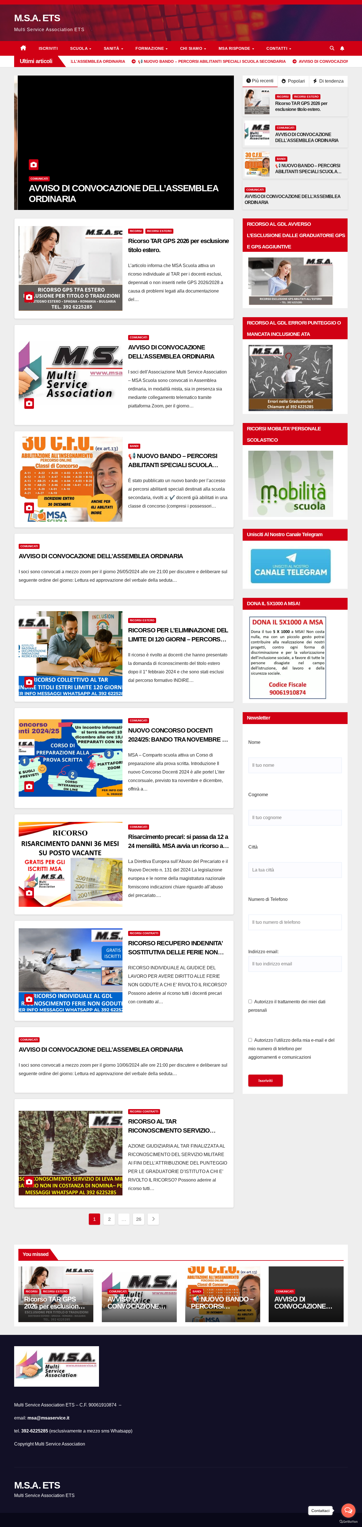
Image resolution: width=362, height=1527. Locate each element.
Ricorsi (283, 96)
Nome (254, 742)
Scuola (79, 48)
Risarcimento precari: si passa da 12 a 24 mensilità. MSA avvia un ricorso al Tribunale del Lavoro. (178, 845)
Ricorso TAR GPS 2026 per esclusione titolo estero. (53, 1306)
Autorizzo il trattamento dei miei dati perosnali (287, 1006)
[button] (332, 48)
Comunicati (35, 178)
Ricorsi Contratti (144, 933)
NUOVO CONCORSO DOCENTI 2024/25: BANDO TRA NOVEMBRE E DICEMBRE (177, 739)
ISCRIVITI (48, 48)
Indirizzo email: (263, 951)
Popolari (296, 81)
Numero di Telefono (268, 899)
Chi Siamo (192, 48)
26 (138, 1219)
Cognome (258, 794)
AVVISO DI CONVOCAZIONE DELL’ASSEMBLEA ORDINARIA (101, 556)
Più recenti (262, 80)
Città (253, 847)
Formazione (150, 48)
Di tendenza (331, 81)
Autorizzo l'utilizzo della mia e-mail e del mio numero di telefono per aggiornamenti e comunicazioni (291, 1049)
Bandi (281, 158)
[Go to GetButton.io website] (348, 1521)
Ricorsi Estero (306, 96)
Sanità (112, 48)
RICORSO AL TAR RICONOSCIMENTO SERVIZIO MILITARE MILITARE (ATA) (169, 1130)
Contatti (277, 48)
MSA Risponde (235, 48)
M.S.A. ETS (37, 17)
